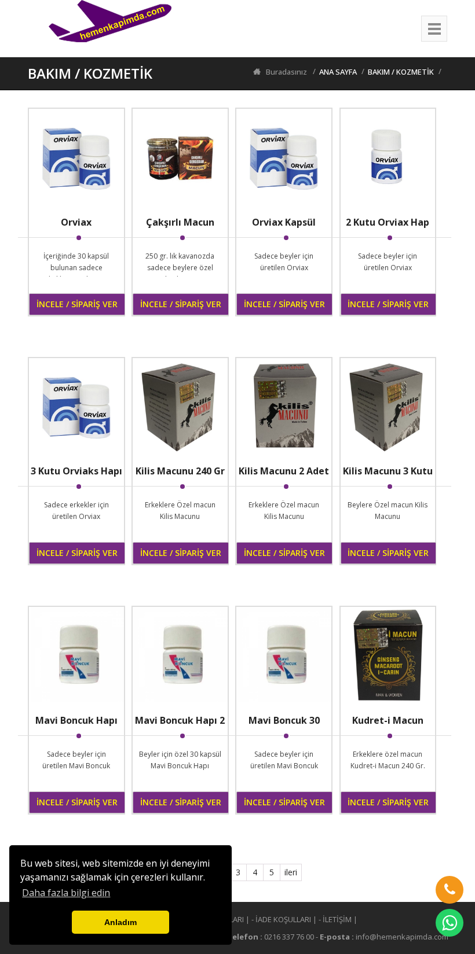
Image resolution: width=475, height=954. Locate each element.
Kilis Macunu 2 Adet (284, 471)
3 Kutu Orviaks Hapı (76, 471)
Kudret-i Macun (387, 720)
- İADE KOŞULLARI (281, 919)
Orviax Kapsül (284, 222)
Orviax (76, 222)
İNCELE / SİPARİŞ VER (77, 304)
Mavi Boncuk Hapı (76, 720)
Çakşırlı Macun (180, 222)
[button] (449, 890)
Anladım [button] (120, 922)
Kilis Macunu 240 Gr (180, 471)
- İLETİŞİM (335, 919)
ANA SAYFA (338, 72)
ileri (290, 872)
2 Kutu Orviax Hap (387, 222)
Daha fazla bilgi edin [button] (66, 892)
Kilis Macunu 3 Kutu (388, 471)
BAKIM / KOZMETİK (401, 72)
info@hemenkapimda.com (402, 936)
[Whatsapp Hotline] (449, 923)
